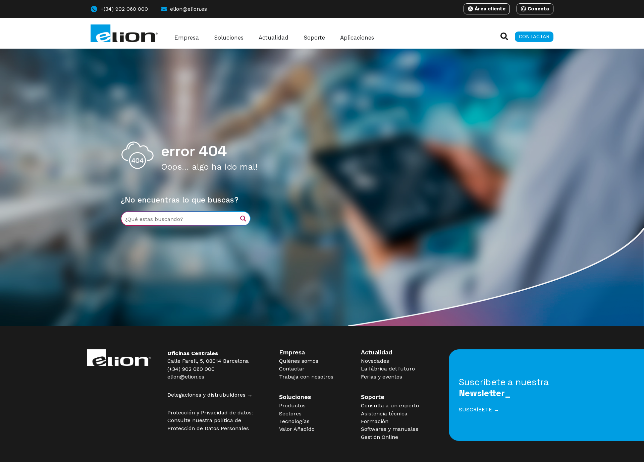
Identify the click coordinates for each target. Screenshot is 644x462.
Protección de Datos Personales (208, 428)
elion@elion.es (185, 376)
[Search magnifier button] (243, 218)
